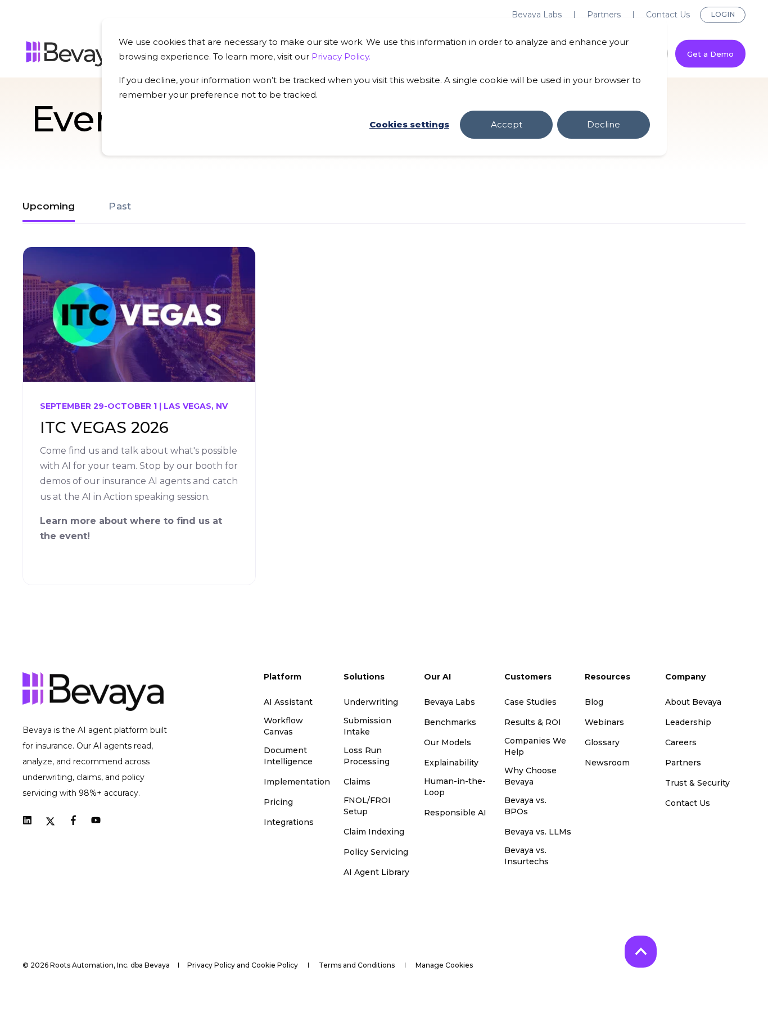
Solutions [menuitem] (364, 677)
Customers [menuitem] (528, 677)
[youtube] (92, 820)
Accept (506, 124)
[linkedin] (30, 820)
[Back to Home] (73, 54)
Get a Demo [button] (710, 53)
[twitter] (50, 820)
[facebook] (73, 820)
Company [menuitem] (685, 677)
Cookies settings (409, 124)
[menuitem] (537, 15)
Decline (603, 124)
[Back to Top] (641, 952)
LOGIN (723, 14)
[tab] (54, 206)
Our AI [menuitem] (437, 677)
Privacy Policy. (341, 56)
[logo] (93, 691)
